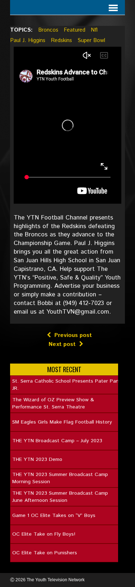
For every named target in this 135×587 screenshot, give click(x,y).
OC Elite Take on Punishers (44, 552)
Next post (62, 344)
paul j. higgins (27, 40)
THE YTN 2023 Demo (37, 459)
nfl (94, 30)
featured (74, 30)
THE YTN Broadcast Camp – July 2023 (57, 440)
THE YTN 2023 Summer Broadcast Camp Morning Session (60, 478)
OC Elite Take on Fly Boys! (43, 534)
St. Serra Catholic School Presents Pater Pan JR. (65, 385)
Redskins (61, 40)
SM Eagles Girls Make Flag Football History (62, 422)
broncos (48, 30)
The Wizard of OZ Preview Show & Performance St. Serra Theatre (53, 403)
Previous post (73, 335)
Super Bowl (91, 40)
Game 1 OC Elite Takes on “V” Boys (53, 515)
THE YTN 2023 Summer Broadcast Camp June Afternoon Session (60, 497)
